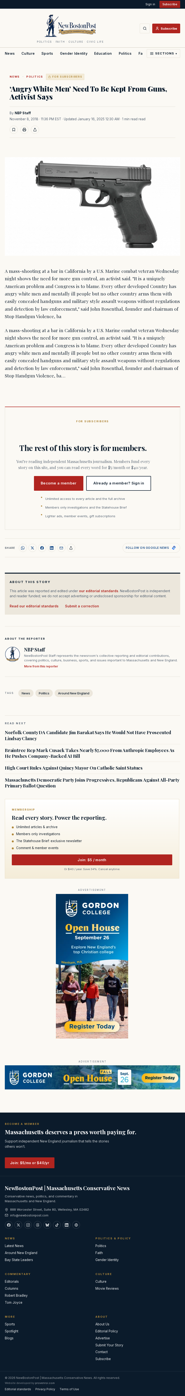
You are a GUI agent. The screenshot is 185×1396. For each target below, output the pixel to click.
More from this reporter (41, 666)
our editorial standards (98, 591)
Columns (11, 1288)
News (10, 53)
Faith (99, 1253)
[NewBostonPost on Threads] (37, 1225)
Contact (101, 1352)
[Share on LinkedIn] (52, 548)
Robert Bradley (16, 1295)
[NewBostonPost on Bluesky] (47, 1225)
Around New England (73, 693)
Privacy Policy (45, 1389)
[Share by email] (61, 548)
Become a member (59, 483)
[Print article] (24, 130)
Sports (47, 53)
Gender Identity (73, 53)
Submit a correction (82, 606)
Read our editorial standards (34, 606)
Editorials (12, 1281)
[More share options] (71, 548)
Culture (28, 53)
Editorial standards (18, 1389)
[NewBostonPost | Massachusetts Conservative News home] (70, 25)
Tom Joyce (13, 1302)
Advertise (102, 1338)
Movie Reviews (107, 1288)
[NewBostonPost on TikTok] (57, 1225)
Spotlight (11, 1331)
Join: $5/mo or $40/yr (29, 1163)
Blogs (9, 1338)
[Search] (145, 28)
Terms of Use (69, 1389)
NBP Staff (23, 113)
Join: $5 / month (92, 860)
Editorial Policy (106, 1331)
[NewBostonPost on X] (18, 1225)
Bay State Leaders (19, 1260)
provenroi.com (45, 1383)
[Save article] (14, 130)
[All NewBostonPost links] (76, 1225)
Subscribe (169, 4)
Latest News (14, 1246)
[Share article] (35, 130)
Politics (125, 53)
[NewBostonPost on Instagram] (28, 1225)
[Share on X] (32, 548)
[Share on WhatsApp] (23, 548)
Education (103, 53)
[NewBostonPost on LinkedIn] (66, 1225)
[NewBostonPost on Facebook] (9, 1225)
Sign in (150, 4)
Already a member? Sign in (118, 483)
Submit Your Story (109, 1345)
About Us (102, 1324)
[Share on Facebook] (42, 548)
